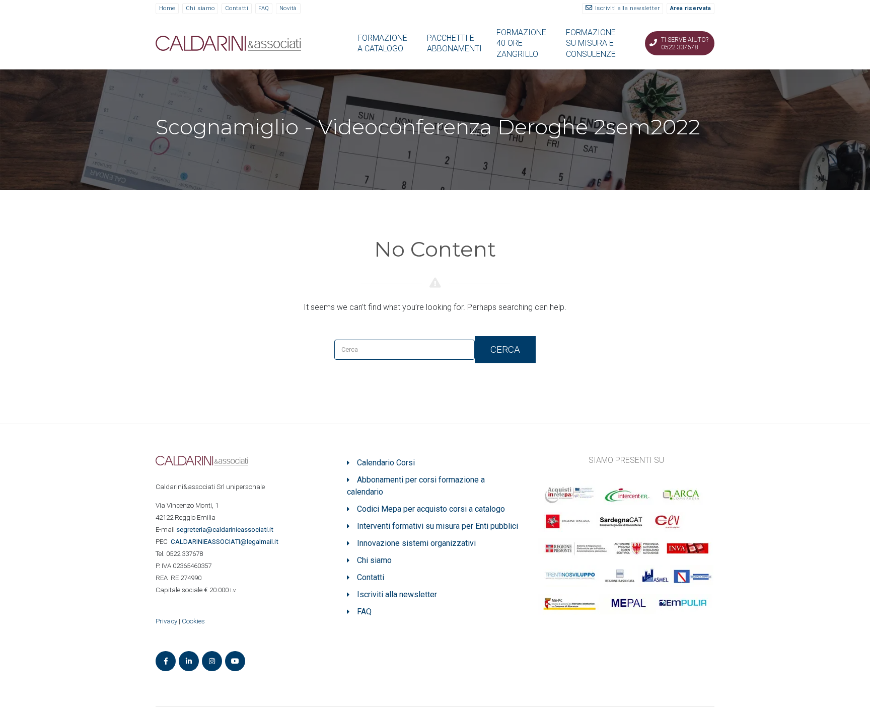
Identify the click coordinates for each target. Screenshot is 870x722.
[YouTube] (235, 661)
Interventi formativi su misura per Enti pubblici (437, 526)
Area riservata (690, 8)
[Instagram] (212, 661)
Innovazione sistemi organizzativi (416, 543)
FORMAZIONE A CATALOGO (382, 43)
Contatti (236, 8)
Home (167, 8)
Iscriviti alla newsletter (627, 8)
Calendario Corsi (386, 462)
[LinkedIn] (189, 661)
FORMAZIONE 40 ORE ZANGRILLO (521, 43)
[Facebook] (166, 661)
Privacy (166, 621)
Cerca (505, 349)
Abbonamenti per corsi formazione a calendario (416, 486)
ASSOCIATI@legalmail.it (226, 541)
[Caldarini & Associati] (228, 42)
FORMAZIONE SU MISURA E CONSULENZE (591, 43)
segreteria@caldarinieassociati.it (225, 529)
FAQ (263, 8)
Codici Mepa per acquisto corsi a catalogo (431, 509)
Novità (288, 8)
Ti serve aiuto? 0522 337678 (684, 43)
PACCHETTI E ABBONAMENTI (454, 43)
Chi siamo (200, 8)
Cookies (193, 621)
